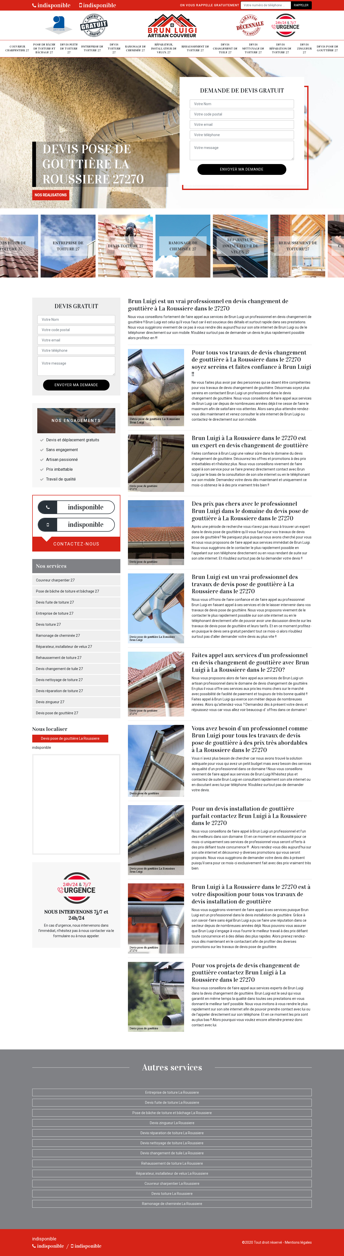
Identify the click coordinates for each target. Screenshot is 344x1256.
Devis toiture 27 (114, 48)
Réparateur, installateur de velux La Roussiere (172, 1173)
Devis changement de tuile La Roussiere (172, 1153)
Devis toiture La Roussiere (172, 1194)
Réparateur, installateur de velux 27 (164, 48)
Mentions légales (298, 1242)
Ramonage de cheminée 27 (135, 48)
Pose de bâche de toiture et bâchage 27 (44, 48)
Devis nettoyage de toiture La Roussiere (172, 1143)
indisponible (53, 5)
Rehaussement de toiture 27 (195, 48)
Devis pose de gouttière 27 (327, 48)
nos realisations (51, 195)
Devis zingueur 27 (304, 48)
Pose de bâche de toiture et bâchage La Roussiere (172, 1113)
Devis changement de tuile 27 (225, 48)
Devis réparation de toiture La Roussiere (172, 1133)
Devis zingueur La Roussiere (172, 1123)
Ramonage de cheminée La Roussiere (172, 1204)
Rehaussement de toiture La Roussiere (172, 1163)
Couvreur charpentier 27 (17, 48)
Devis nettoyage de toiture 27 (253, 48)
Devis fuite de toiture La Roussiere (172, 1103)
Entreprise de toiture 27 (92, 48)
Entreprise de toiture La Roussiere (172, 1092)
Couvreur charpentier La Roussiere (172, 1184)
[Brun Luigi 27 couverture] (172, 25)
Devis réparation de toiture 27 (280, 48)
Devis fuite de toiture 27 (69, 48)
